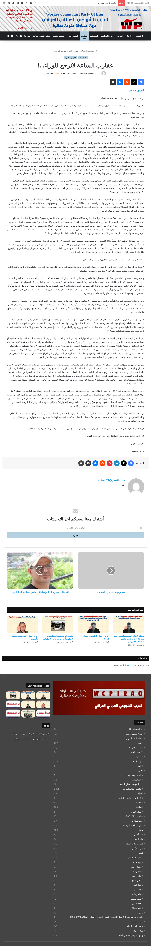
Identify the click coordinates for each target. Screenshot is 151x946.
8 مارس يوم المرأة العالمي (129, 798)
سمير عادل (136, 871)
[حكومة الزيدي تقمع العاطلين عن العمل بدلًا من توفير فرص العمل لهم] (57, 624)
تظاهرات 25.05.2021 (133, 816)
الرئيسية (139, 36)
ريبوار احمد (136, 866)
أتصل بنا (27, 36)
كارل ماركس (137, 848)
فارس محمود (70, 57)
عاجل (140, 830)
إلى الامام (137, 761)
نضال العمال (138, 931)
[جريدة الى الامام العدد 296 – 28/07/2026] (13, 714)
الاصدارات (73, 36)
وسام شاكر (136, 908)
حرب (47, 739)
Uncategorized (136, 729)
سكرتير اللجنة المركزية (133, 825)
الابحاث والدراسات (135, 747)
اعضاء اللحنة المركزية (133, 738)
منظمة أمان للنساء (135, 926)
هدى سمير (136, 903)
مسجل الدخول (130, 665)
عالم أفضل (138, 834)
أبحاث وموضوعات (133, 775)
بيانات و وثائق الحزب (132, 789)
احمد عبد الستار (134, 857)
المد (139, 766)
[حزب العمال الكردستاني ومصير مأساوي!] (22, 624)
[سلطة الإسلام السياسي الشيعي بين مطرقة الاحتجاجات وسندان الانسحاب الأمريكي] (128, 624)
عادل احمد (136, 876)
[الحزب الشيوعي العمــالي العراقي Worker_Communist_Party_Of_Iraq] (75, 18)
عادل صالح (136, 880)
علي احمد (139, 839)
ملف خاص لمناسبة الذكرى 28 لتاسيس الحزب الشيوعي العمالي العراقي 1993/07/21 (106, 917)
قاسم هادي (136, 894)
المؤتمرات (136, 779)
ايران (23, 734)
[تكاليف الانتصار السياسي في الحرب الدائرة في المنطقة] (28, 705)
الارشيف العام (137, 752)
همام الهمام (136, 811)
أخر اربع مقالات (43, 734)
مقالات (16, 739)
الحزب (120, 36)
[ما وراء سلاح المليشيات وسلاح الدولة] (93, 624)
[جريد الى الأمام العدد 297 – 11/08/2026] (43, 714)
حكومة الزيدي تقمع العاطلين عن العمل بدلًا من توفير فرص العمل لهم (88, 3)
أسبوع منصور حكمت (134, 734)
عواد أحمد (137, 885)
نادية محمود (136, 899)
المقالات (84, 36)
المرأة (140, 793)
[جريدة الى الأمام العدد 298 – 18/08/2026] (13, 705)
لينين (141, 912)
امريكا (31, 734)
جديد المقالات (137, 821)
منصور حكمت (58, 36)
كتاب (141, 853)
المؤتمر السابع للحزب (129, 784)
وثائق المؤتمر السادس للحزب (130, 935)
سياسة (26, 739)
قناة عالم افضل (106, 36)
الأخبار (129, 36)
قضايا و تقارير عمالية (41, 36)
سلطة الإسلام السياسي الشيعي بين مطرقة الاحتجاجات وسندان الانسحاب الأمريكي (129, 639)
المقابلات (94, 36)
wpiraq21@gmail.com (91, 73)
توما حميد (137, 862)
